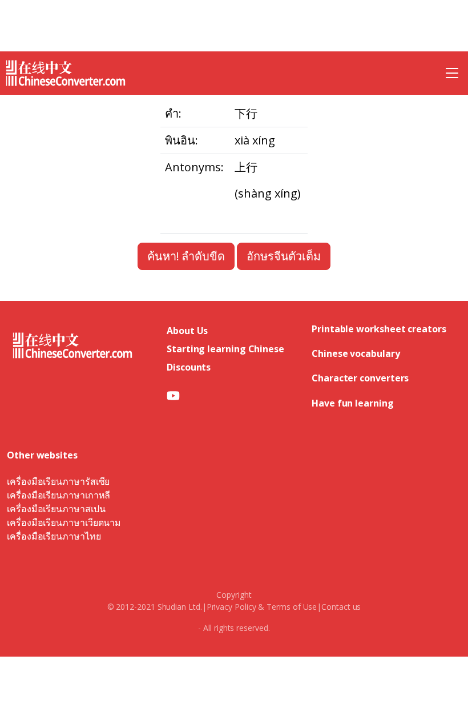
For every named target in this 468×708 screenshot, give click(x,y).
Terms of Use (292, 606)
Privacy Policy (231, 606)
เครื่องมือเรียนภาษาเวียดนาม (64, 522)
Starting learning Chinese (225, 349)
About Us (187, 330)
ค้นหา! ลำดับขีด (186, 256)
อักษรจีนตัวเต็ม (284, 256)
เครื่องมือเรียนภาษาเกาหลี (58, 495)
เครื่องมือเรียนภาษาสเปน (56, 508)
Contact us (341, 606)
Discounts (189, 367)
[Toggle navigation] (452, 73)
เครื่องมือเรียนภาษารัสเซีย (58, 481)
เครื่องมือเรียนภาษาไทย (54, 536)
